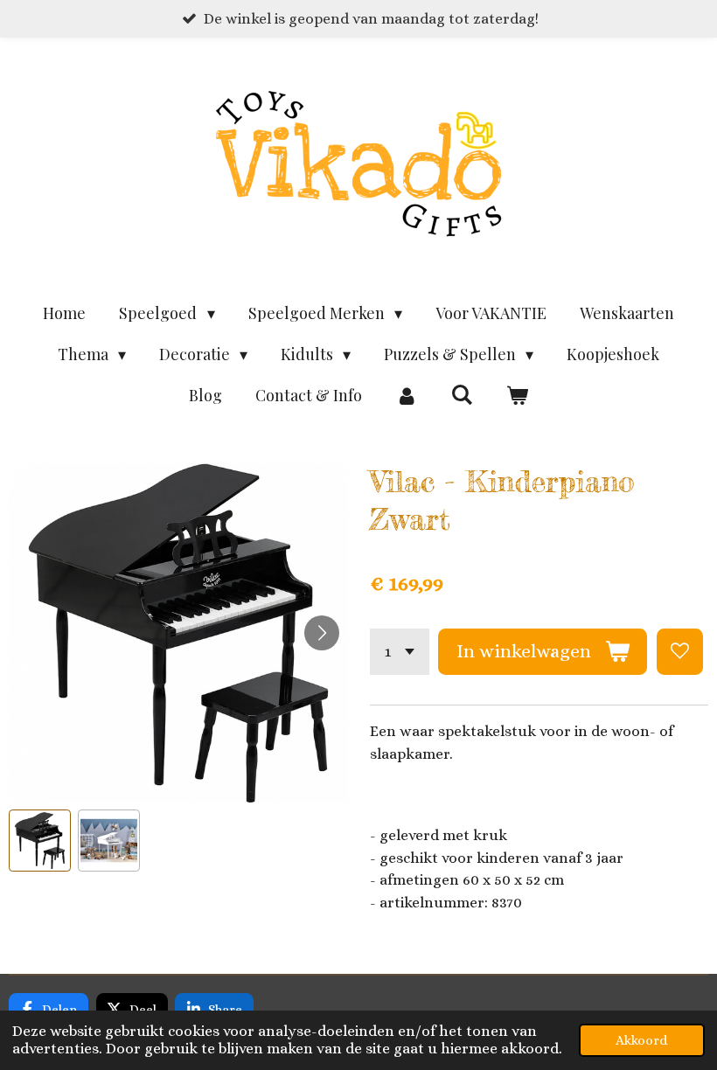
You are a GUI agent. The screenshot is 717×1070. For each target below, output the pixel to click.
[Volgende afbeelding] (321, 632)
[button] (40, 840)
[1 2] (399, 652)
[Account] (406, 395)
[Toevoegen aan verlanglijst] (680, 652)
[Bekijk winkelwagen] (517, 395)
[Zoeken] (461, 394)
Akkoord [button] (642, 1040)
